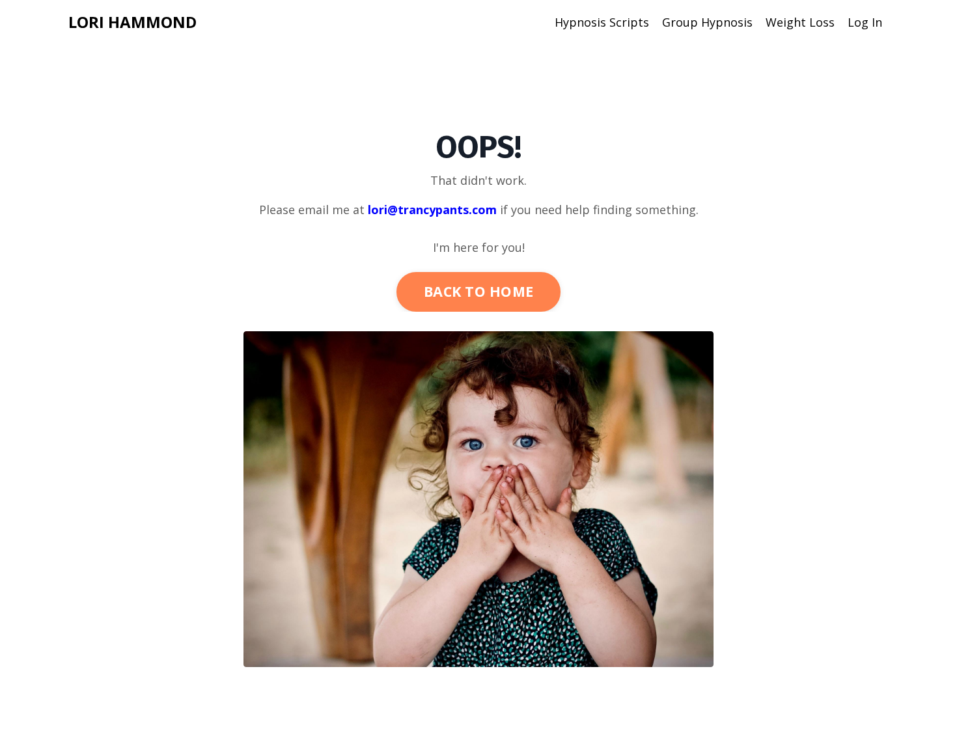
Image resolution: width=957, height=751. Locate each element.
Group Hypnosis (707, 22)
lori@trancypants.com (432, 209)
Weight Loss (800, 22)
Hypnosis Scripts (602, 22)
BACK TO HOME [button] (478, 291)
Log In (865, 22)
